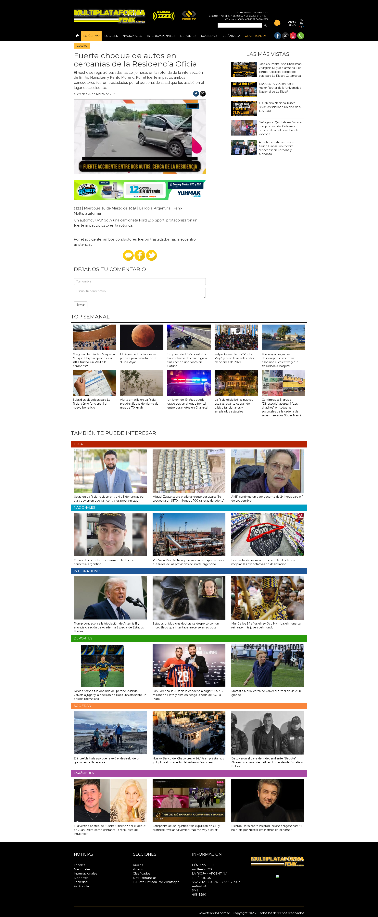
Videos (138, 869)
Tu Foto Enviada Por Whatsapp (156, 882)
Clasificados (256, 36)
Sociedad (209, 36)
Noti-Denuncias (144, 878)
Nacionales (132, 36)
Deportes (188, 36)
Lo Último (91, 36)
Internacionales (161, 36)
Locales (111, 36)
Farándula (231, 36)
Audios (138, 865)
